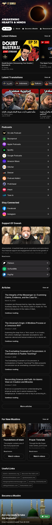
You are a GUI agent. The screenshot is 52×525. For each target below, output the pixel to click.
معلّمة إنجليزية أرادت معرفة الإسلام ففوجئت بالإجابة (18, 112)
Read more (6, 256)
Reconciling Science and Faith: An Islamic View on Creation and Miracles (23, 380)
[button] (7, 28)
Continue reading (11, 313)
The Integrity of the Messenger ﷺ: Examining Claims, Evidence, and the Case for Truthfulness (25, 297)
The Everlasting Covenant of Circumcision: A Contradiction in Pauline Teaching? (25, 352)
